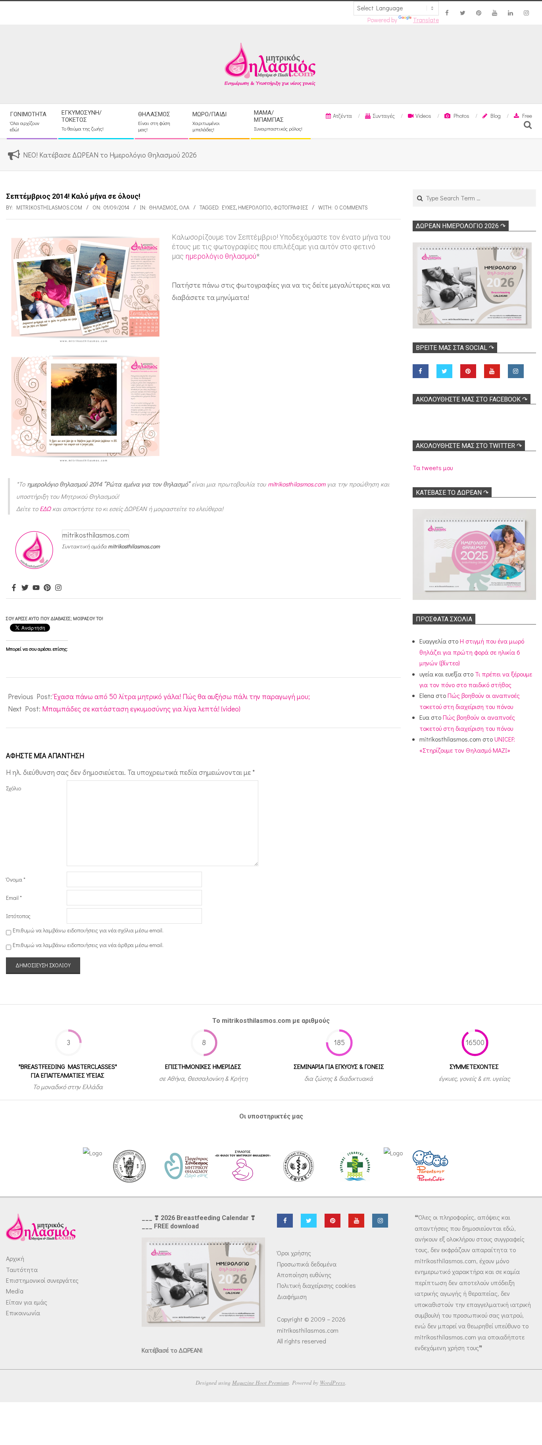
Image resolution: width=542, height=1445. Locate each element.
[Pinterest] (47, 588)
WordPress (332, 1382)
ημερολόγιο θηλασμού (220, 256)
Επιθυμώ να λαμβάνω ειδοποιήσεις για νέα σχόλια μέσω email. (88, 930)
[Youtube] (36, 588)
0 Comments (351, 207)
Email (14, 897)
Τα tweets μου (433, 467)
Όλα (184, 207)
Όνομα (15, 879)
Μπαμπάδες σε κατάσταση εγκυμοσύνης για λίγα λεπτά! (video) (141, 708)
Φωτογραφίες (290, 207)
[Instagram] (58, 588)
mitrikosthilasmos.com (296, 484)
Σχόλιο (13, 788)
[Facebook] (13, 588)
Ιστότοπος (18, 916)
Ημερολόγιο (254, 207)
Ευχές (229, 207)
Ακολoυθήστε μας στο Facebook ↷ (471, 399)
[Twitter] (25, 588)
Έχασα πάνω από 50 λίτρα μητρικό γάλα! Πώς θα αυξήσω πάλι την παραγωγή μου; (182, 696)
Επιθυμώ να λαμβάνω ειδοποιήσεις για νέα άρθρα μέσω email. (88, 945)
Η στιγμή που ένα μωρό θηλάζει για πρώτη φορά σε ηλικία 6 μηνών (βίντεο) (471, 652)
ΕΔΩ (45, 508)
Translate (426, 20)
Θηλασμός (163, 207)
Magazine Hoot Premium (260, 1382)
